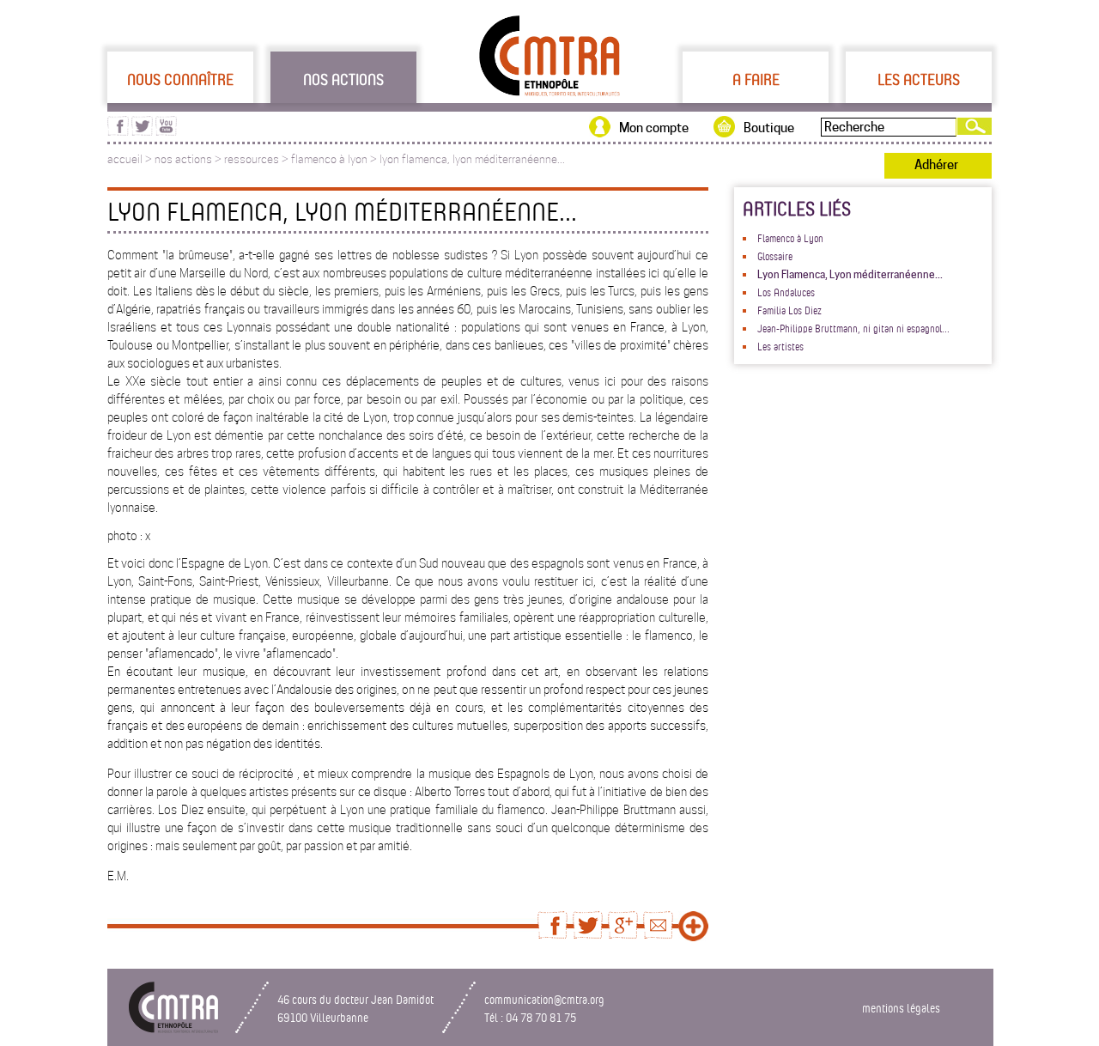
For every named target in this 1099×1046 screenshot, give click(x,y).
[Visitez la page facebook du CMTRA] (118, 131)
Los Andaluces (786, 292)
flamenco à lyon (329, 159)
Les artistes (780, 346)
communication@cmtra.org (544, 999)
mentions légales (901, 1008)
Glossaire (774, 256)
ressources (251, 159)
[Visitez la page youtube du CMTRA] (166, 131)
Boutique (769, 128)
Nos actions (343, 79)
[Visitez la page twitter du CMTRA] (142, 131)
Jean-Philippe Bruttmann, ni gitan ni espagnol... (853, 328)
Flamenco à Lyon (790, 238)
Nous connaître (180, 79)
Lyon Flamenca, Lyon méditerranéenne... (850, 274)
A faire (756, 79)
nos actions (183, 159)
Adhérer (936, 165)
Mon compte (654, 128)
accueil (125, 159)
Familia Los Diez (789, 310)
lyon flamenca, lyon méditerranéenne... (472, 159)
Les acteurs (918, 79)
